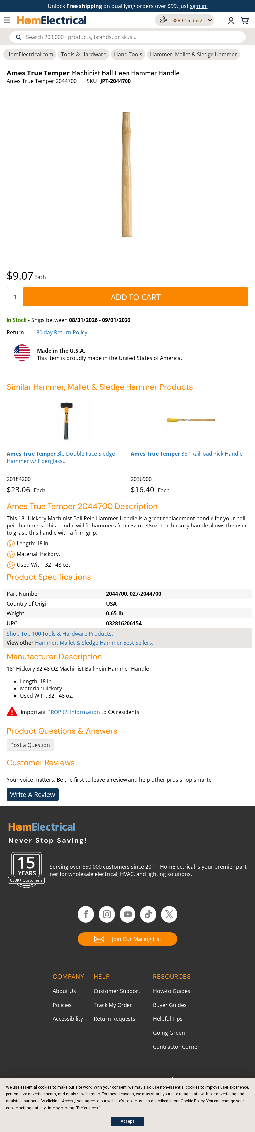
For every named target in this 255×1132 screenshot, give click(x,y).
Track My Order (113, 1005)
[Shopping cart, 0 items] (245, 20)
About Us (64, 991)
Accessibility (68, 1018)
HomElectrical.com (29, 54)
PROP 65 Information (73, 712)
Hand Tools (128, 54)
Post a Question (30, 745)
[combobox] (127, 37)
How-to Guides (171, 991)
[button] (10, 20)
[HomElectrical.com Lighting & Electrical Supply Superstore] (42, 827)
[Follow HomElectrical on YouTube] (128, 914)
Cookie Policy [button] (192, 1101)
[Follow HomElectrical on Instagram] (107, 914)
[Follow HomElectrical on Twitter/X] (169, 914)
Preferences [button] (87, 1108)
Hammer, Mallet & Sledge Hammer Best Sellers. (94, 642)
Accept (127, 1121)
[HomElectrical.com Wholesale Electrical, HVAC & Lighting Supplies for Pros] (52, 20)
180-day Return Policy (60, 332)
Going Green (169, 1032)
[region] (127, 443)
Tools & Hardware (83, 54)
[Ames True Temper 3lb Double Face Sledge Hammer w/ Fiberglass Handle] (67, 420)
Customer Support (117, 991)
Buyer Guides (170, 1005)
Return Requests (114, 1018)
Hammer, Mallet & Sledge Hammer (193, 54)
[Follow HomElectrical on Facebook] (86, 914)
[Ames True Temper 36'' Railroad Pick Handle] (191, 420)
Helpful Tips (168, 1018)
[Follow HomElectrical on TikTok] (148, 914)
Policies (62, 1005)
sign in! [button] (199, 6)
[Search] (18, 37)
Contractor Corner (176, 1046)
